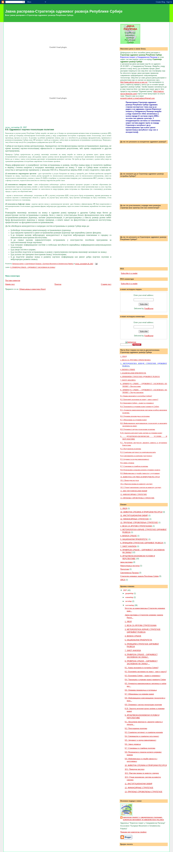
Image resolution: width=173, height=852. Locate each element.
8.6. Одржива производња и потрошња (135, 416)
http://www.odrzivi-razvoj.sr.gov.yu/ (133, 82)
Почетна (57, 284)
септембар (129, 605)
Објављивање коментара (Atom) (32, 289)
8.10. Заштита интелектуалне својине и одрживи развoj (141, 433)
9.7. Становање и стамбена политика (134, 466)
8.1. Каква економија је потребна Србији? (136, 396)
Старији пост (106, 284)
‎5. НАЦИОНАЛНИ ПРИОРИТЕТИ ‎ (133, 373)
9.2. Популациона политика (130, 449)
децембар (129, 593)
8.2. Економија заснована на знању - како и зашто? (139, 399)
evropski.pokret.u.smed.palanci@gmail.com (137, 98)
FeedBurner (148, 308)
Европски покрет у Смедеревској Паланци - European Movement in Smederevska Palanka (143, 818)
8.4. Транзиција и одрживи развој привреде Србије (139, 406)
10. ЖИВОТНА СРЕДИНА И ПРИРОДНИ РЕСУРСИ (140, 477)
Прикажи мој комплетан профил (133, 832)
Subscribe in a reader (129, 273)
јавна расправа (126, 562)
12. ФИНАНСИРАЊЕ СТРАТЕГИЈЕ (133, 494)
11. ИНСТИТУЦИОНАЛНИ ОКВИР (133, 491)
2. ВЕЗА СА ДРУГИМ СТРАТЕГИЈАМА (135, 360)
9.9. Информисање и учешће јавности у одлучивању (140, 473)
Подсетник (124, 569)
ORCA (122, 580)
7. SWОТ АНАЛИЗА (128, 380)
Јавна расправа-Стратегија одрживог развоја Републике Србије (63, 11)
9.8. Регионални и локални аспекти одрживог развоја (140, 470)
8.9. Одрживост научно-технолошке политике (137, 429)
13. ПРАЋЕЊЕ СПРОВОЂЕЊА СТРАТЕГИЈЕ (137, 498)
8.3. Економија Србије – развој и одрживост (137, 403)
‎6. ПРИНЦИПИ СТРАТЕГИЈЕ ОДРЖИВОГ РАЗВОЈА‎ (140, 377)
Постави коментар (12, 280)
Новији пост (10, 284)
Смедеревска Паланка (129, 573)
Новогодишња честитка (129, 566)
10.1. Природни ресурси (129, 480)
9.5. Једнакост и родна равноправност (134, 459)
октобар (128, 601)
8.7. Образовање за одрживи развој (133, 420)
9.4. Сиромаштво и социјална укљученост (136, 456)
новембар (129, 597)
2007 (125, 590)
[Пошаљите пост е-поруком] (96, 263)
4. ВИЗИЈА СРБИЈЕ (127, 370)
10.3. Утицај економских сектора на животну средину (140, 487)
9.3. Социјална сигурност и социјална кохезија (138, 452)
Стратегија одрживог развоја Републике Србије (139, 576)
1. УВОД (123, 356)
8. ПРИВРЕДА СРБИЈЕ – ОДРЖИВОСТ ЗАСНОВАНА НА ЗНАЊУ (32, 267)
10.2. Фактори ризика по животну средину (136, 484)
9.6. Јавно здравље (127, 463)
